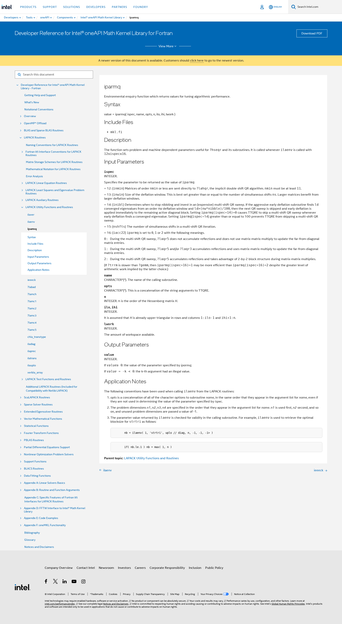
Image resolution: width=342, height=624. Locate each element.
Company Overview (59, 568)
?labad (32, 287)
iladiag (31, 344)
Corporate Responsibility (167, 568)
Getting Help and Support (40, 95)
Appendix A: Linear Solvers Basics (44, 483)
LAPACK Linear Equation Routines (46, 183)
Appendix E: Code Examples (41, 518)
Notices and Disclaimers (39, 547)
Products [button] (28, 7)
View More (166, 46)
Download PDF (311, 33)
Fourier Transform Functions (41, 433)
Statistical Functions (36, 426)
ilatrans (32, 358)
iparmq (32, 229)
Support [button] (50, 7)
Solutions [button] (71, 7)
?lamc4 (32, 322)
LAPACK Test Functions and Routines (48, 379)
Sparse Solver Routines (38, 404)
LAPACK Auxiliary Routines (42, 200)
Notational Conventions (38, 109)
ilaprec (32, 351)
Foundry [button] (140, 7)
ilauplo (32, 365)
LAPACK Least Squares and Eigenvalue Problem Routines (55, 191)
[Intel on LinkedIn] (65, 582)
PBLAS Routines (34, 440)
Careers (140, 568)
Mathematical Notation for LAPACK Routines (53, 169)
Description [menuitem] (35, 250)
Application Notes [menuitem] (38, 270)
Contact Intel (86, 568)
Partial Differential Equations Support (47, 447)
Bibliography (32, 532)
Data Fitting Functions (37, 475)
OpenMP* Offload (35, 123)
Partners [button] (119, 7)
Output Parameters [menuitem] (39, 263)
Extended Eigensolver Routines (43, 411)
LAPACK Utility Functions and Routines (49, 207)
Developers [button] (95, 7)
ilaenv (31, 221)
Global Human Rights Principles (288, 603)
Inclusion (195, 568)
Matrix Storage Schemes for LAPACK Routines (54, 162)
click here (197, 60)
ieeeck (32, 280)
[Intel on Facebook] (46, 582)
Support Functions (35, 461)
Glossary (29, 540)
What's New (31, 102)
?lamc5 (32, 329)
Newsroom (106, 568)
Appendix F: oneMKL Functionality (45, 525)
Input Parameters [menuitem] (38, 257)
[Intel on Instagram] (84, 582)
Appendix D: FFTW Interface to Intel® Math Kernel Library (54, 510)
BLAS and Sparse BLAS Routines (44, 130)
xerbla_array (35, 372)
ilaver (31, 214)
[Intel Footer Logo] (22, 587)
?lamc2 (32, 308)
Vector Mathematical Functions (43, 418)
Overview (30, 116)
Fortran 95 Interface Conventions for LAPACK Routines (53, 153)
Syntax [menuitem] (32, 237)
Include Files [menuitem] (35, 243)
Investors (124, 568)
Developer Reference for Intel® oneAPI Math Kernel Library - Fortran (53, 86)
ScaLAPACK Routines (37, 397)
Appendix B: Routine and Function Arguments (52, 490)
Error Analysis (34, 176)
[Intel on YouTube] (74, 582)
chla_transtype (37, 337)
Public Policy (214, 568)
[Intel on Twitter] (55, 582)
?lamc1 (32, 301)
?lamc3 (32, 315)
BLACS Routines (34, 468)
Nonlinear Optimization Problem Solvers (49, 454)
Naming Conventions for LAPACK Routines (52, 145)
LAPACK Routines (35, 137)
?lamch (32, 294)
